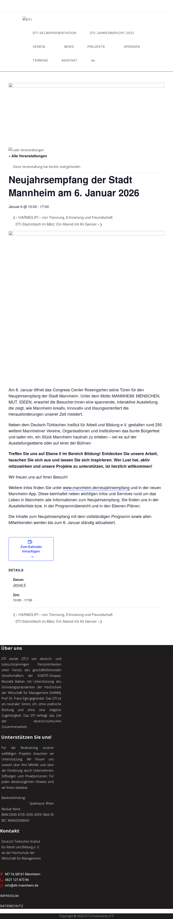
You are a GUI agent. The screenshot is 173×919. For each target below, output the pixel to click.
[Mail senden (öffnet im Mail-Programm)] (92, 7)
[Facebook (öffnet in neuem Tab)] (75, 7)
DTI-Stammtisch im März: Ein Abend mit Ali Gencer (58, 224)
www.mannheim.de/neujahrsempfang (96, 487)
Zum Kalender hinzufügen (31, 548)
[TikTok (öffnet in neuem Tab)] (98, 7)
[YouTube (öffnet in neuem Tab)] (86, 7)
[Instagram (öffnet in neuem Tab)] (81, 7)
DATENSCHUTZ (11, 906)
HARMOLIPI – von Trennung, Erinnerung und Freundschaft (64, 217)
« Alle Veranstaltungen (28, 155)
